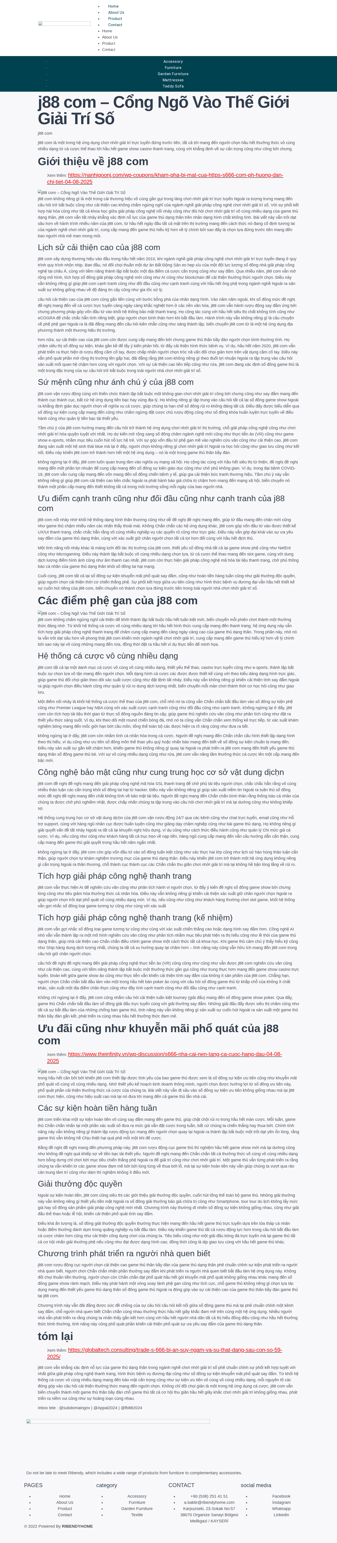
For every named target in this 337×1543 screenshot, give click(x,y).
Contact (115, 24)
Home (113, 6)
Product (115, 18)
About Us (116, 12)
